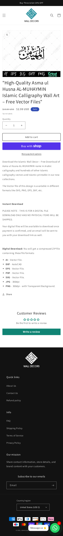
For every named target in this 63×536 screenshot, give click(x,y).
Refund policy (13, 400)
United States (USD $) (30, 507)
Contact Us (12, 393)
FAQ (8, 420)
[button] (4, 15)
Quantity (6, 119)
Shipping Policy (14, 428)
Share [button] (9, 294)
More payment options (32, 154)
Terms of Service (14, 435)
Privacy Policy (13, 442)
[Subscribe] (52, 485)
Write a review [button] (31, 331)
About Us (11, 385)
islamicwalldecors (27, 530)
